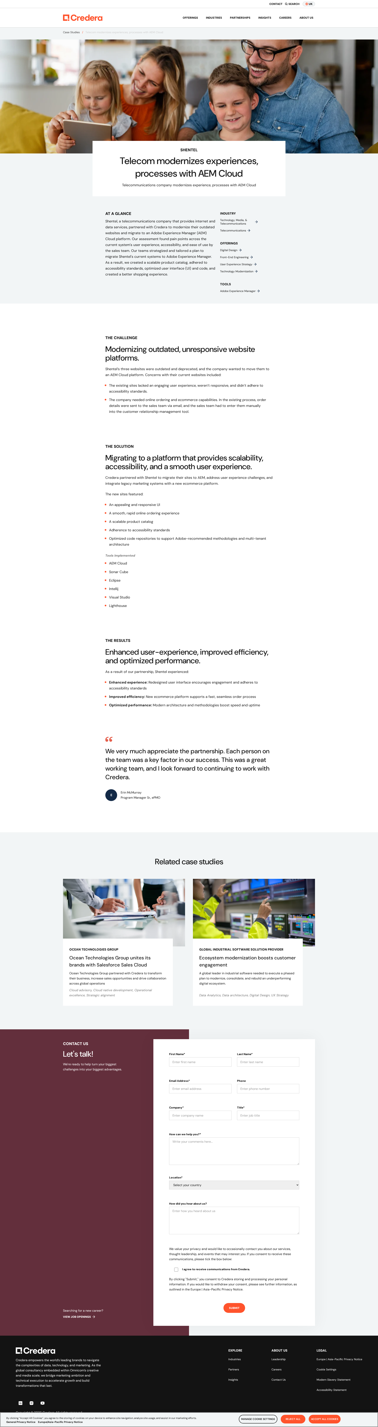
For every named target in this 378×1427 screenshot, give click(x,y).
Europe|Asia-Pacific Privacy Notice (60, 1422)
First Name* (177, 1054)
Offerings (190, 17)
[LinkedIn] (20, 1403)
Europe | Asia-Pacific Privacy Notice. (217, 1289)
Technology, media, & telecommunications (233, 221)
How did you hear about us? (188, 1203)
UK (310, 4)
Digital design (228, 250)
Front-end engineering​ (234, 257)
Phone (241, 1081)
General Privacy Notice (20, 1422)
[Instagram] (31, 1403)
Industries (214, 17)
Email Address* (179, 1081)
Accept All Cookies (324, 1419)
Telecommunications (233, 230)
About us (306, 17)
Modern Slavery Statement (333, 1379)
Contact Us (278, 1379)
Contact (276, 4)
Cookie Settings (326, 1369)
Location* (176, 1177)
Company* (176, 1107)
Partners (233, 1369)
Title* (241, 1107)
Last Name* (245, 1054)
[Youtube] (42, 1403)
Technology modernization (236, 271)
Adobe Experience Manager (238, 291)
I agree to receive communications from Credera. (216, 1269)
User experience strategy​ (236, 264)
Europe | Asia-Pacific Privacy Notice (339, 1359)
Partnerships (240, 17)
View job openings (77, 1317)
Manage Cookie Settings (258, 1419)
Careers (285, 17)
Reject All (293, 1419)
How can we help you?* (185, 1134)
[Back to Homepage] (82, 18)
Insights (264, 17)
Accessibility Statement (331, 1390)
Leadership (278, 1359)
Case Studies (71, 32)
